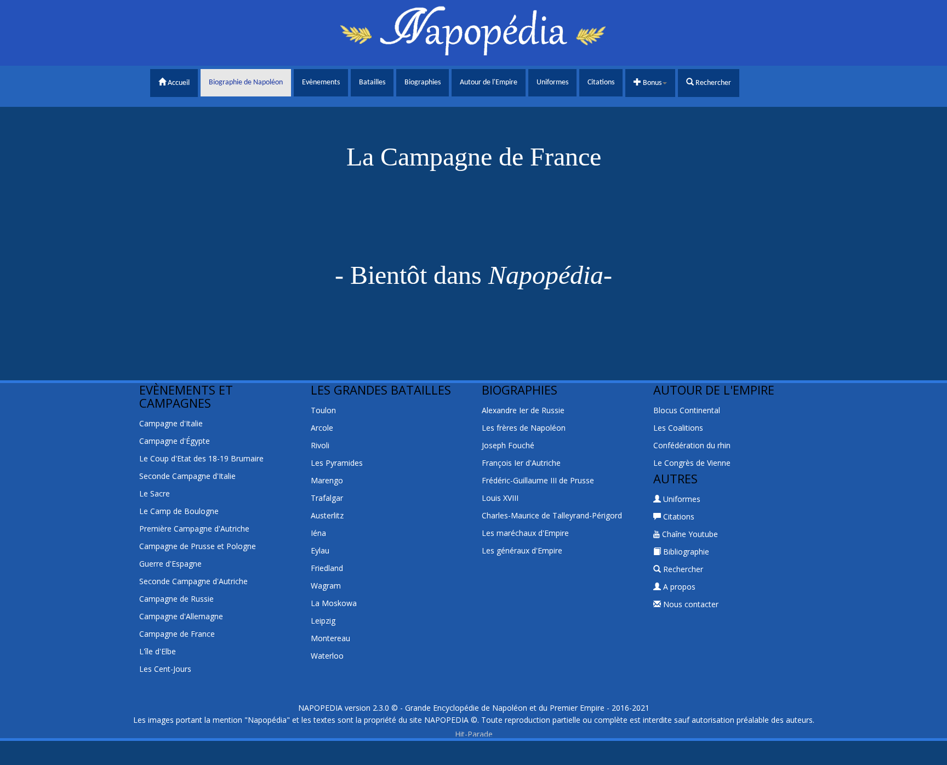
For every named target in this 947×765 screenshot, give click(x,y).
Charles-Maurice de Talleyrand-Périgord (552, 515)
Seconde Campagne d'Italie (187, 476)
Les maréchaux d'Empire (525, 533)
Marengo (327, 480)
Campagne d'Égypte (174, 441)
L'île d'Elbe (157, 651)
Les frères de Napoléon (524, 428)
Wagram (326, 585)
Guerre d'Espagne (170, 563)
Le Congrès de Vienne (692, 463)
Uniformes (552, 82)
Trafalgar (327, 498)
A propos (678, 586)
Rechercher (712, 83)
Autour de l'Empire (488, 82)
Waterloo (327, 655)
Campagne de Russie (176, 598)
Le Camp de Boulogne (179, 511)
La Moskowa (334, 603)
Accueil (178, 83)
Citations (600, 82)
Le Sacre (154, 493)
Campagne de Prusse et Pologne (197, 546)
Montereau (330, 638)
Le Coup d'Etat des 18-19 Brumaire (201, 458)
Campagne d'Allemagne (181, 616)
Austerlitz (327, 515)
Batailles (372, 82)
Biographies (422, 82)
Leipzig (323, 620)
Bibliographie (685, 551)
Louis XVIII (500, 498)
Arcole (322, 428)
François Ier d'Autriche (521, 463)
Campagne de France (177, 634)
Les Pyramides (337, 463)
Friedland (327, 568)
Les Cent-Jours (165, 669)
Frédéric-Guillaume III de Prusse (538, 480)
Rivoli (320, 445)
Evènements (321, 82)
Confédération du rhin (692, 445)
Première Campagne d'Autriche (194, 528)
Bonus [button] (651, 83)
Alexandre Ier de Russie (523, 410)
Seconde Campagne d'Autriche (193, 581)
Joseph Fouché (508, 445)
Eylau (320, 550)
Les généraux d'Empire (522, 550)
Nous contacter (689, 604)
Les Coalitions (678, 428)
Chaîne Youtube (689, 534)
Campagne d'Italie (171, 423)
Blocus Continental (686, 410)
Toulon (323, 410)
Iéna (318, 533)
